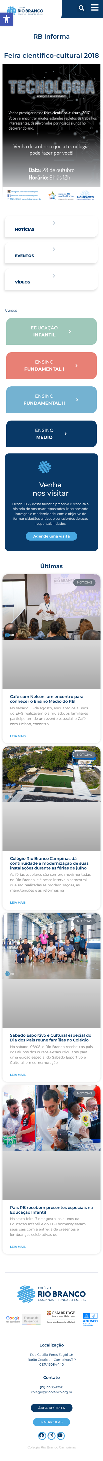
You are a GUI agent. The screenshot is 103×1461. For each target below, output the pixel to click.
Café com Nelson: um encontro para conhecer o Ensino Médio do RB (47, 699)
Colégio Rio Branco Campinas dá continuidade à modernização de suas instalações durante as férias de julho (49, 863)
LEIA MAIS (18, 736)
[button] (81, 8)
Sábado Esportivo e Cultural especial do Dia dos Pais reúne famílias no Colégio (50, 1037)
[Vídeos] (54, 275)
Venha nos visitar (50, 489)
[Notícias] (54, 223)
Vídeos (22, 282)
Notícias (24, 229)
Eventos (24, 255)
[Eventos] (54, 249)
